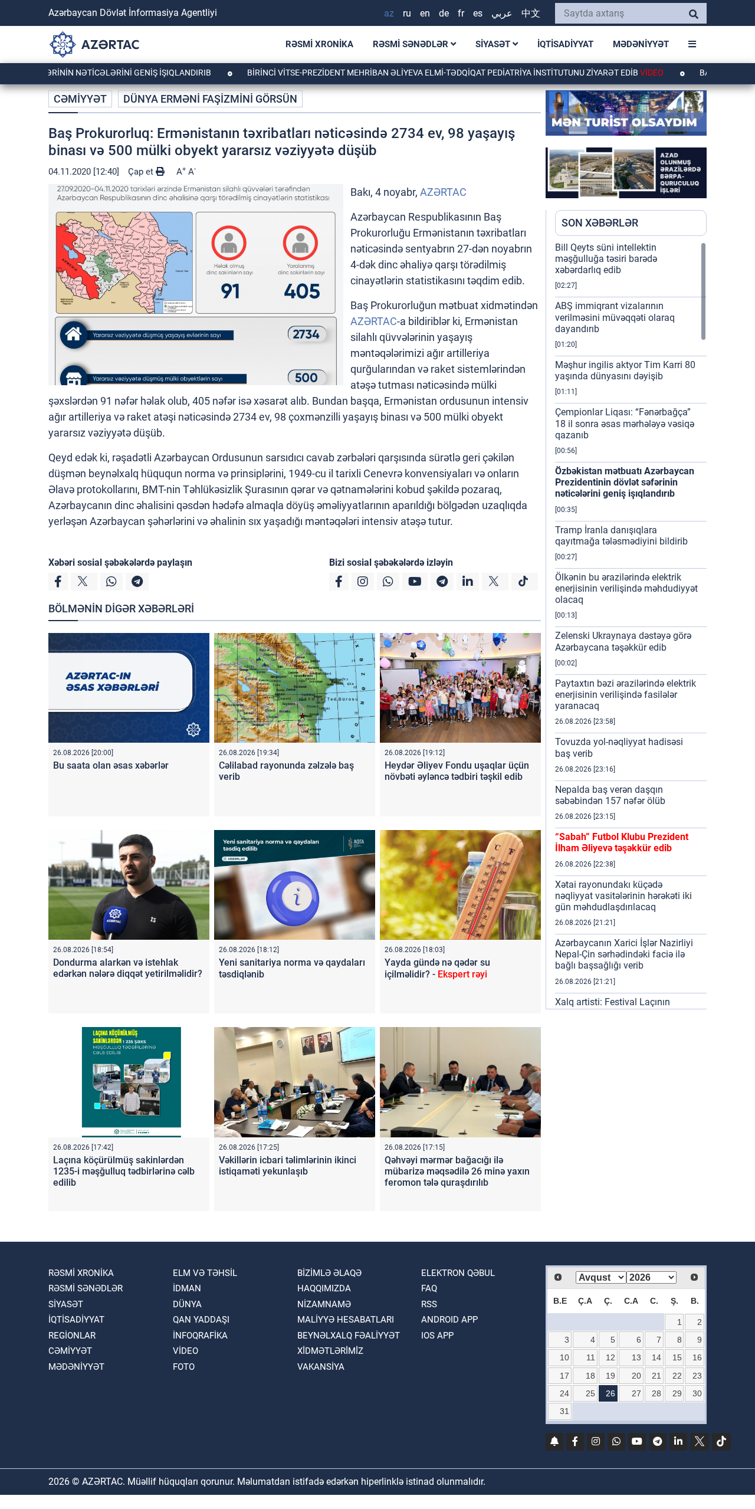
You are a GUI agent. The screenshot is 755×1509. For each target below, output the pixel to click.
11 (590, 1357)
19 (610, 1375)
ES (477, 13)
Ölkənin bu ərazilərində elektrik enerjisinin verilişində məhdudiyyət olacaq (626, 588)
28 (656, 1393)
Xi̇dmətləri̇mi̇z (330, 1351)
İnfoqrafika (200, 1335)
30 (697, 1393)
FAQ (429, 1288)
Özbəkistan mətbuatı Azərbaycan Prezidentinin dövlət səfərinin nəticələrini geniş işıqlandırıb (624, 482)
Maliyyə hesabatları (345, 1319)
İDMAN (187, 1288)
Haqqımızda (324, 1288)
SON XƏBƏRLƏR (600, 222)
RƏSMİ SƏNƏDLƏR (412, 44)
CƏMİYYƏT (80, 99)
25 (590, 1393)
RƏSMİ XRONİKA (319, 44)
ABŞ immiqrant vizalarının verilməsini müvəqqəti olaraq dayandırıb (615, 317)
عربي (502, 13)
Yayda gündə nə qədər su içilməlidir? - (437, 968)
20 (636, 1375)
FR (461, 13)
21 (656, 1375)
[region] (631, 625)
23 (697, 1375)
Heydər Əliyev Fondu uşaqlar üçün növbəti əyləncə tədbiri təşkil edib (457, 771)
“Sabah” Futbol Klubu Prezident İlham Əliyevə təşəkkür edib (621, 842)
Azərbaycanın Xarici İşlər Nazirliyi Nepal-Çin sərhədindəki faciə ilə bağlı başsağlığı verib (624, 954)
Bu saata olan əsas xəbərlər (111, 765)
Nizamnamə (324, 1304)
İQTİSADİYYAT (565, 44)
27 (636, 1393)
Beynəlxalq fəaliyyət (348, 1335)
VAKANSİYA (320, 1367)
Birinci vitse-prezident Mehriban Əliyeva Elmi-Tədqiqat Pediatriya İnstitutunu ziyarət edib (410, 72)
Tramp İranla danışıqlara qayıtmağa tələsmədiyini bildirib (621, 535)
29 (677, 1393)
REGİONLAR (72, 1335)
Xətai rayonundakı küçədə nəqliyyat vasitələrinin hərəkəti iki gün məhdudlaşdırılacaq (623, 896)
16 (697, 1357)
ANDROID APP (449, 1319)
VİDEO (185, 1351)
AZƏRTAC (443, 192)
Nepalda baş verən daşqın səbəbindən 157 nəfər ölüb (610, 795)
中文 (530, 13)
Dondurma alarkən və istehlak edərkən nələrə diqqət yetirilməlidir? (127, 968)
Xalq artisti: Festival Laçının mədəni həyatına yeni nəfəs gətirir (625, 1007)
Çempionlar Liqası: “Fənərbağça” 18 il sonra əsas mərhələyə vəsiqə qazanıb (624, 423)
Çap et (142, 171)
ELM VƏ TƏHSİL (205, 1273)
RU (407, 13)
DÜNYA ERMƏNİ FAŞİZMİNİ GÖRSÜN (210, 99)
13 (636, 1357)
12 (610, 1357)
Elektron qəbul (458, 1273)
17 (564, 1375)
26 (610, 1393)
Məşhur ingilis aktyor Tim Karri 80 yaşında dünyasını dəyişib (625, 370)
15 (677, 1357)
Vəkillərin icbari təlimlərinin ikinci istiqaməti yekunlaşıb (287, 1165)
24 (564, 1393)
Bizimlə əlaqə (329, 1273)
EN (425, 13)
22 (677, 1375)
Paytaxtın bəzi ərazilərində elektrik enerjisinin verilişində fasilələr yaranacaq (625, 694)
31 (564, 1411)
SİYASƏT (494, 44)
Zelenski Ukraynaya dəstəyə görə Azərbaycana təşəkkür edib (623, 641)
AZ (389, 13)
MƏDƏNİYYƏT (641, 44)
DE (444, 13)
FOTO (184, 1367)
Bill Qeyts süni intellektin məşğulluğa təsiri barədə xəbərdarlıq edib (606, 258)
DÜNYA (187, 1304)
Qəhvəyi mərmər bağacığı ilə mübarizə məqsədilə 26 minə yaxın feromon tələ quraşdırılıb (457, 1171)
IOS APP (437, 1335)
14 (656, 1357)
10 (564, 1357)
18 (590, 1375)
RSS (429, 1304)
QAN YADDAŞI (201, 1319)
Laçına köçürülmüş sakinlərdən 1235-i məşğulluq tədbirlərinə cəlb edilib (124, 1171)
